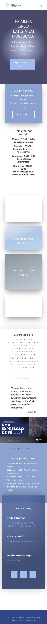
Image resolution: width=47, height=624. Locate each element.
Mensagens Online (22, 64)
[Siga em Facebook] (14, 574)
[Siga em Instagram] (23, 574)
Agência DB (31, 620)
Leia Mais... (23, 114)
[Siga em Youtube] (33, 574)
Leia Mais (23, 378)
